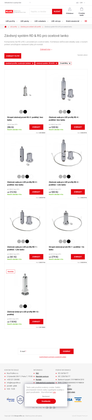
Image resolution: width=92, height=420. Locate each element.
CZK (81, 2)
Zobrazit (36, 127)
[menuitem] (11, 21)
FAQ (37, 373)
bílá (29, 112)
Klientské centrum (42, 376)
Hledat (57, 11)
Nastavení (46, 396)
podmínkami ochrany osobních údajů (52, 357)
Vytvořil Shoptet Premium (80, 416)
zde (54, 392)
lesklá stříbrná (21, 112)
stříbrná (21, 306)
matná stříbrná (60, 112)
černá (25, 112)
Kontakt (38, 379)
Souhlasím (46, 401)
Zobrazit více (45, 49)
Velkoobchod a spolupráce (12, 2)
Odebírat (66, 351)
